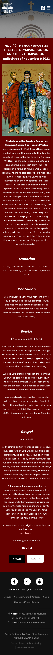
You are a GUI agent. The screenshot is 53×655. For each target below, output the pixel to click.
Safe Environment (26, 647)
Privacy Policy (34, 643)
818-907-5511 (39, 622)
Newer (34, 558)
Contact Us (36, 597)
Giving (46, 597)
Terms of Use (17, 643)
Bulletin (35, 602)
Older (18, 558)
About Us (8, 597)
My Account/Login (22, 602)
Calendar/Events (22, 597)
